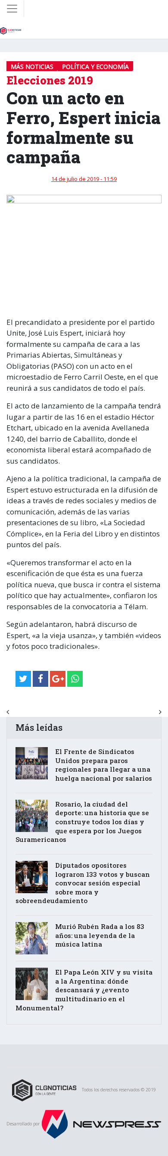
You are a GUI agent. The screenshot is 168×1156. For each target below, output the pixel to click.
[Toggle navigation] (12, 8)
